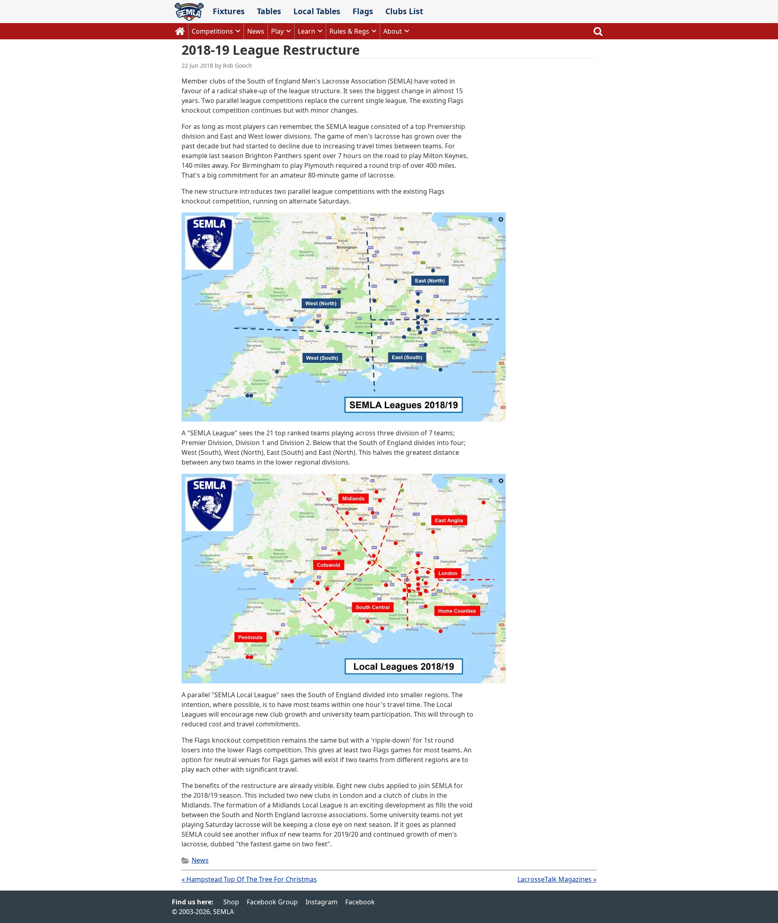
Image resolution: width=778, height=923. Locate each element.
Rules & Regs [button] (349, 31)
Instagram (322, 901)
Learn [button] (306, 31)
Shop (231, 901)
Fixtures (229, 11)
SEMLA (189, 12)
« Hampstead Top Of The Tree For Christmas (249, 879)
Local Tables (316, 11)
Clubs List (404, 11)
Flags (363, 11)
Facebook (360, 901)
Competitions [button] (212, 31)
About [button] (392, 31)
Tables (269, 11)
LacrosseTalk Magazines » (556, 879)
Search (598, 31)
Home (180, 31)
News (255, 31)
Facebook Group (272, 901)
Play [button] (277, 31)
